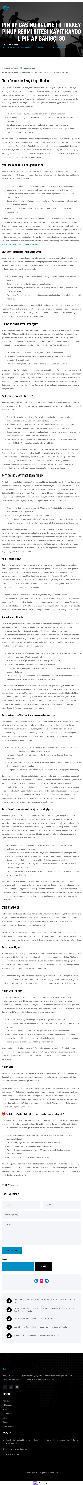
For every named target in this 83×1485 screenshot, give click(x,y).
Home (4, 44)
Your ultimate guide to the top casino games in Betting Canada (40, 1327)
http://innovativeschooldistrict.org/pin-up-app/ (21, 244)
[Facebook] (36, 1281)
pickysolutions (29, 68)
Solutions (6, 1409)
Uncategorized (15, 44)
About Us (6, 1401)
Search (4, 1259)
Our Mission (7, 1414)
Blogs (5, 1422)
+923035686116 (12, 1455)
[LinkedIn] (47, 1281)
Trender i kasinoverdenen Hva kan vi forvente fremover (37, 1335)
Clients (5, 1418)
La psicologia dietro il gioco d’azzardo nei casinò (34, 1318)
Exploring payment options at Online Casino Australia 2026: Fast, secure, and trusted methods (44, 1309)
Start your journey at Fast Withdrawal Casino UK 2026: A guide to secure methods (44, 1300)
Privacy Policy (8, 1426)
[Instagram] (41, 1281)
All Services (7, 1405)
